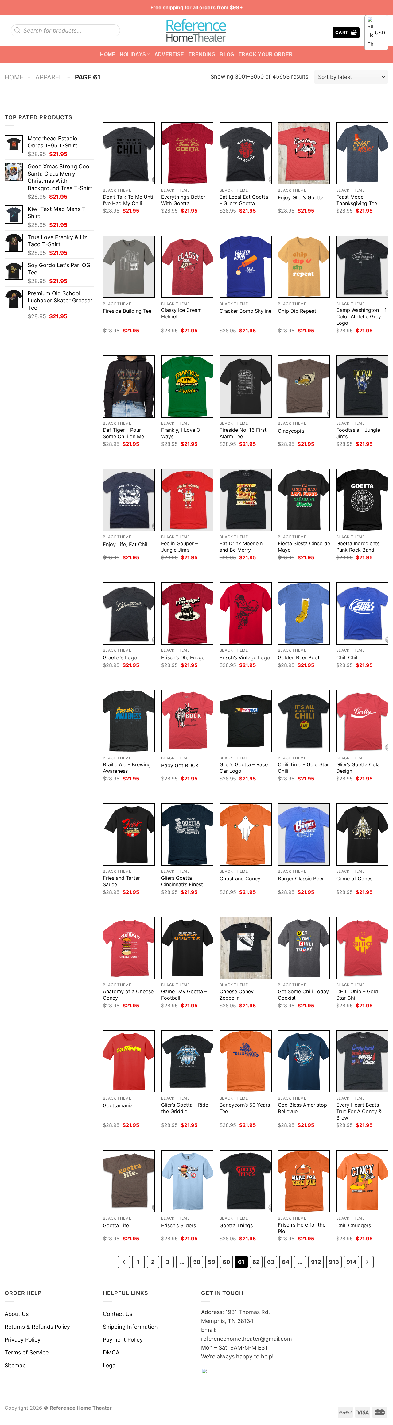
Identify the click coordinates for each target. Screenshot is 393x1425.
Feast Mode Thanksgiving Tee (356, 200)
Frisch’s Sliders (178, 1225)
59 (211, 1261)
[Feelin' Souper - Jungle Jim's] (187, 499)
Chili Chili (347, 657)
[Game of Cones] (362, 834)
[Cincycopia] (303, 386)
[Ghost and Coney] (245, 834)
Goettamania (118, 1105)
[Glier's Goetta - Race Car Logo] (245, 720)
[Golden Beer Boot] (303, 613)
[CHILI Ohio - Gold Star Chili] (362, 947)
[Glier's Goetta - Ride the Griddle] (187, 1061)
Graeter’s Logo (120, 657)
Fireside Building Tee (127, 311)
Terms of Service (27, 1352)
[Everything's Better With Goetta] (187, 153)
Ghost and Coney (240, 878)
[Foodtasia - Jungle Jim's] (362, 386)
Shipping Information (130, 1326)
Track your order (266, 54)
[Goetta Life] (128, 1181)
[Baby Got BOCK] (187, 720)
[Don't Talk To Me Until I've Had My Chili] (128, 153)
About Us (17, 1314)
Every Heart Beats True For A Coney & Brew (359, 1111)
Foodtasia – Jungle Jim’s (358, 433)
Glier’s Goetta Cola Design (358, 767)
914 (351, 1261)
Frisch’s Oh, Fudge (182, 657)
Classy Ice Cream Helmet (181, 313)
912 (316, 1261)
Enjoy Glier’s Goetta (301, 197)
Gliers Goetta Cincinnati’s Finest (182, 881)
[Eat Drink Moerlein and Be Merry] (245, 499)
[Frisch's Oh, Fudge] (187, 613)
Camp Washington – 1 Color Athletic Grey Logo (361, 316)
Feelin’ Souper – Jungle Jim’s (179, 546)
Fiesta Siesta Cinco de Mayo (304, 546)
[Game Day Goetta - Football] (187, 947)
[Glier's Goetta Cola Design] (362, 720)
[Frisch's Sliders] (187, 1181)
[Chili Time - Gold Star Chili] (303, 720)
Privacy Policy (23, 1339)
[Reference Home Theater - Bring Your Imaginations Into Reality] (196, 30)
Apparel (49, 77)
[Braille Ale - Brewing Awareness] (128, 720)
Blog (227, 54)
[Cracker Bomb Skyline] (245, 266)
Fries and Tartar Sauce (121, 881)
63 (270, 1261)
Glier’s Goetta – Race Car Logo (244, 767)
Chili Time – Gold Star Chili (303, 767)
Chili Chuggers (353, 1225)
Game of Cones (354, 878)
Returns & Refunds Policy (37, 1326)
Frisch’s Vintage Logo (245, 657)
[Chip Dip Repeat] (303, 266)
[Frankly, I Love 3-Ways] (187, 386)
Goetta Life (116, 1225)
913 (334, 1261)
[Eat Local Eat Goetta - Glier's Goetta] (245, 153)
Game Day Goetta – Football (184, 994)
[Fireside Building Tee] (128, 266)
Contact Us (117, 1314)
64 (285, 1261)
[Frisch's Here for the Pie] (303, 1181)
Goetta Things (236, 1225)
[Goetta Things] (245, 1181)
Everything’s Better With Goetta (183, 200)
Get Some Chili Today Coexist (303, 994)
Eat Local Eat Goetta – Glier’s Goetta (244, 200)
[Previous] (124, 1262)
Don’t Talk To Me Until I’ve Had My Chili (128, 200)
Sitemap (15, 1365)
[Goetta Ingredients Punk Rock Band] (362, 499)
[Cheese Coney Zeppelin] (245, 947)
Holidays (133, 54)
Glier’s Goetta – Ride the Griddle (184, 1108)
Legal (110, 1365)
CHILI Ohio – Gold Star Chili (357, 994)
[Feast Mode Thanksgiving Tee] (362, 153)
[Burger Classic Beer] (303, 834)
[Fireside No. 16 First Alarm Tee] (245, 386)
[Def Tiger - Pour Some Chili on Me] (128, 386)
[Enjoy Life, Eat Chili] (128, 499)
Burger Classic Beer (301, 878)
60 (226, 1261)
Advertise (169, 54)
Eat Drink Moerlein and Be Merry (241, 546)
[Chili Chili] (362, 613)
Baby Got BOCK (180, 765)
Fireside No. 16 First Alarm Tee (243, 433)
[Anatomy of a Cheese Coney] (128, 947)
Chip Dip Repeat (297, 311)
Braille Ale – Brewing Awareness (127, 767)
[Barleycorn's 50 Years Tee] (245, 1061)
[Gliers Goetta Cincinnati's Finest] (187, 834)
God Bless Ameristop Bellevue (302, 1108)
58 (196, 1261)
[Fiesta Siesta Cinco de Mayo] (303, 499)
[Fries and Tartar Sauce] (128, 834)
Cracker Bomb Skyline (245, 311)
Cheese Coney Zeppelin (237, 994)
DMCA (111, 1352)
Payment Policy (123, 1339)
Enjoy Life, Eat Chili (126, 544)
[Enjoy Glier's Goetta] (303, 153)
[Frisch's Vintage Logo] (245, 613)
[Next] (367, 1262)
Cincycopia (291, 431)
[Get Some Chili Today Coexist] (303, 947)
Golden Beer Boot (299, 657)
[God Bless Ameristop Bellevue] (303, 1061)
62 (256, 1261)
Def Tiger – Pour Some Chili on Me (123, 433)
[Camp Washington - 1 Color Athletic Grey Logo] (362, 266)
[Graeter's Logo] (128, 613)
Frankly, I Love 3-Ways (181, 433)
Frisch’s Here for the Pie (301, 1228)
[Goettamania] (128, 1061)
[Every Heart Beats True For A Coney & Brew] (362, 1061)
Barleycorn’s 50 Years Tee (245, 1108)
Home (107, 54)
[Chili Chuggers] (362, 1181)
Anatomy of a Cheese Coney (128, 994)
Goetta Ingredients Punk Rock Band (357, 546)
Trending (202, 54)
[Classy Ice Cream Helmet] (187, 266)
